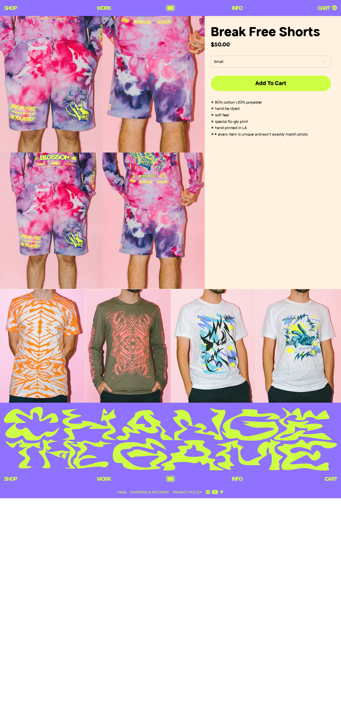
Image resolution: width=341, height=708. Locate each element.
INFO (237, 8)
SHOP (10, 8)
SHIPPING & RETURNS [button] (149, 492)
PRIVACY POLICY (187, 492)
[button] (334, 7)
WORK (104, 8)
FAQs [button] (122, 492)
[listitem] (42, 346)
